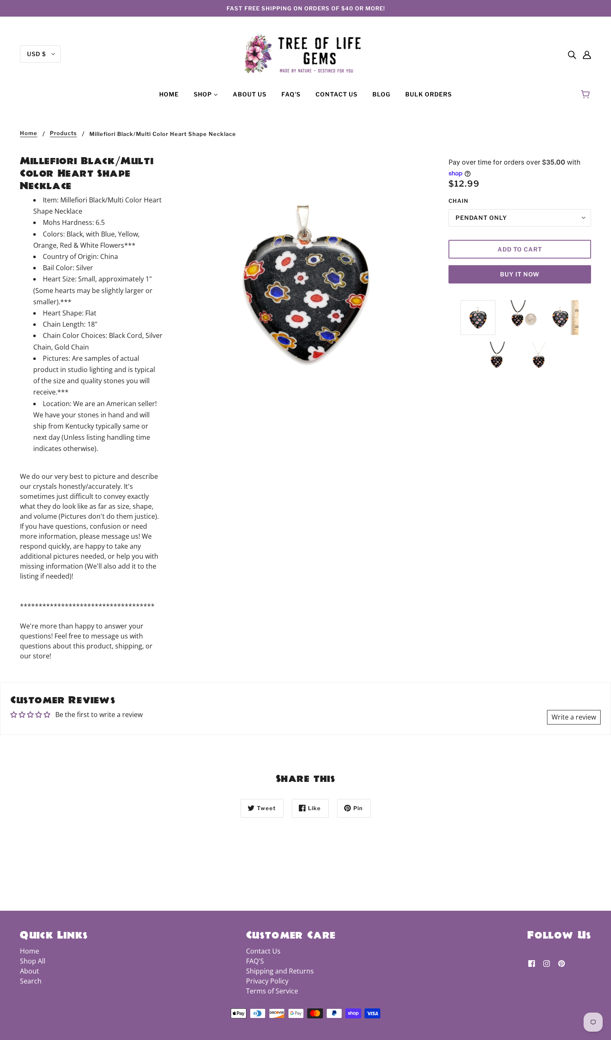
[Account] (586, 54)
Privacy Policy (267, 981)
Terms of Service (272, 991)
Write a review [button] (574, 717)
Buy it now (520, 274)
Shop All (32, 961)
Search (31, 981)
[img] (571, 54)
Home (28, 133)
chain (458, 200)
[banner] (305, 53)
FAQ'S (255, 961)
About (29, 971)
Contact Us (263, 951)
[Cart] (587, 94)
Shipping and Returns (280, 971)
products (63, 133)
